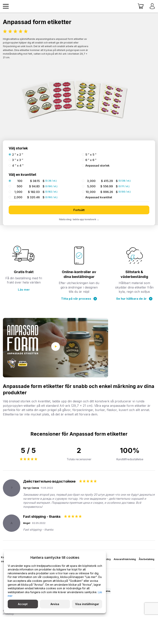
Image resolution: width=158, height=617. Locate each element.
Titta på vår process (76, 298)
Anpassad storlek (97, 165)
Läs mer (24, 289)
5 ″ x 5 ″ (90, 154)
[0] (141, 6)
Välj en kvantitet (22, 175)
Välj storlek (18, 148)
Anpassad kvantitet (98, 197)
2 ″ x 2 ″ (17, 154)
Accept (23, 604)
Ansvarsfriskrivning (125, 559)
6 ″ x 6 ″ (90, 160)
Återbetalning (146, 559)
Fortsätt (79, 210)
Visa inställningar (87, 604)
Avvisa (54, 604)
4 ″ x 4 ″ (18, 165)
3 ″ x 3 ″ (17, 160)
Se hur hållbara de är (131, 298)
